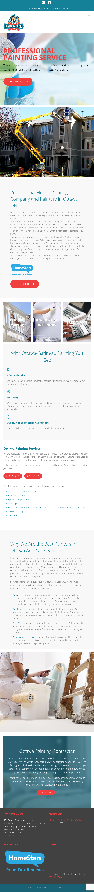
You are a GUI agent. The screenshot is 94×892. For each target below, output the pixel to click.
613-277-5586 (12, 476)
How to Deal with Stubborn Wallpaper (68, 820)
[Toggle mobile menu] (89, 15)
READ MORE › (9, 835)
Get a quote (18, 81)
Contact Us (33, 476)
